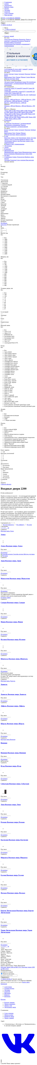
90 (5, 307)
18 (8, 528)
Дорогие (23, 125)
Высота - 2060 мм (11, 101)
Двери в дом (8, 1005)
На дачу (26, 94)
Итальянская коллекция (11, 415)
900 (5, 280)
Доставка (7, 990)
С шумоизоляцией (18, 83)
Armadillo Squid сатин (11, 368)
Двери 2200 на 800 (22, 117)
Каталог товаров (9, 1002)
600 (5, 263)
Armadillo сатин (9, 374)
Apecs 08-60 (8, 352)
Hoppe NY (7, 384)
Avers (6, 376)
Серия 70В (7, 90)
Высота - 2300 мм (20, 102)
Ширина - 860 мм (20, 106)
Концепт (7, 417)
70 (5, 297)
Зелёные (33, 74)
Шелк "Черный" (9, 444)
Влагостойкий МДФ (10, 429)
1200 (5, 269)
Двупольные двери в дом (12, 141)
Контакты (7, 996)
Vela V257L (7, 339)
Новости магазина (8, 973)
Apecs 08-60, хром (9, 355)
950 (5, 282)
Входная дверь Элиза (7, 531)
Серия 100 (31, 88)
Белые (6, 74)
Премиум (27, 41)
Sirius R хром (8, 390)
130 (5, 296)
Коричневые (8, 77)
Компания (4, 984)
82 (5, 304)
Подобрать (4, 223)
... (6, 528)
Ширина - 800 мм (9, 106)
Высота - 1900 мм (9, 99)
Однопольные (8, 44)
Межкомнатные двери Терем (13, 152)
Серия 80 (19, 88)
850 (5, 276)
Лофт (6, 418)
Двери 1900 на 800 (10, 110)
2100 (5, 249)
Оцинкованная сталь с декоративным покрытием (19, 437)
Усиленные (17, 42)
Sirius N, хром (8, 388)
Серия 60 (7, 88)
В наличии (6, 465)
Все (5, 238)
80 (5, 302)
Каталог (3, 999)
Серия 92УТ (22, 91)
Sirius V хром (8, 392)
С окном (30, 69)
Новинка (5, 472)
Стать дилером (8, 1013)
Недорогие (20, 41)
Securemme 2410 (9, 338)
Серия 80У (7, 91)
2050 (5, 246)
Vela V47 (7, 341)
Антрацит (21, 74)
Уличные (13, 94)
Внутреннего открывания (21, 44)
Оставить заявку (6, 597)
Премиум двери (9, 1016)
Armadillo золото (9, 372)
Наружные (20, 94)
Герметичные (8, 83)
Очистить (4, 224)
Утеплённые (15, 123)
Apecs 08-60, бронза (10, 353)
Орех (13, 77)
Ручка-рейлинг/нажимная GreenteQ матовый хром (19, 406)
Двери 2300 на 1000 (15, 118)
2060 (5, 247)
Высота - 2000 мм (20, 99)
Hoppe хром (8, 385)
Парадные (7, 71)
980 (5, 285)
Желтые (32, 77)
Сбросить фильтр (6, 484)
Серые (16, 74)
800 (5, 274)
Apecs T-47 (7, 331)
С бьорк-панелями (10, 420)
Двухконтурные (9, 82)
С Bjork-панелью (16, 71)
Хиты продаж (8, 39)
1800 (5, 239)
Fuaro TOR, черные (10, 382)
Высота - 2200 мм (9, 102)
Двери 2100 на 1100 (15, 115)
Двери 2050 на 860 (15, 112)
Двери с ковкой (9, 1018)
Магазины (7, 993)
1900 (5, 241)
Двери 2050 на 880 (27, 112)
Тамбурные (32, 94)
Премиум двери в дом (26, 139)
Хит (4, 470)
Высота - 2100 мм (23, 101)
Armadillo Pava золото (11, 363)
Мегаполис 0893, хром (11, 401)
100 (5, 294)
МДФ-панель (8, 431)
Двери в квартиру (9, 1004)
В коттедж (7, 94)
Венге (6, 75)
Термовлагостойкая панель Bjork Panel (16, 442)
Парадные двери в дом (11, 138)
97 (5, 309)
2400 (5, 254)
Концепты (22, 39)
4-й (4, 452)
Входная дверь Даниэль (8, 681)
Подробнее (4, 552)
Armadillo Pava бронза (11, 361)
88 (5, 305)
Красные (27, 74)
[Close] (1, 1060)
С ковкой (24, 69)
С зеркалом (13, 41)
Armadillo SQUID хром (11, 369)
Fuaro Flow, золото (10, 379)
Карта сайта (26, 982)
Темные (18, 77)
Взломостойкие (9, 42)
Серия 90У (14, 91)
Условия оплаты (9, 988)
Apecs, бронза (8, 360)
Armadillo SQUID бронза (11, 366)
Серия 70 (13, 88)
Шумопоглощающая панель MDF (14, 447)
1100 (5, 268)
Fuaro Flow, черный (10, 380)
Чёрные (23, 77)
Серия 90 (25, 88)
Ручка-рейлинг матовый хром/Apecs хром (17, 404)
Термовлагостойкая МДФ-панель (14, 440)
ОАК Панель (8, 436)
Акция (5, 474)
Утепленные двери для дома (27, 138)
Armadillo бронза (9, 371)
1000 (5, 266)
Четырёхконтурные (20, 82)
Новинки (16, 39)
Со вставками (8, 69)
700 (5, 264)
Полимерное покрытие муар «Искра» (15, 439)
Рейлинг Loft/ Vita (9, 403)
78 (5, 301)
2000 (5, 244)
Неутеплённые (31, 82)
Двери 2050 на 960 (10, 114)
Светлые (11, 74)
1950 (5, 242)
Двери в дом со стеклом (11, 139)
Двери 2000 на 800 (21, 110)
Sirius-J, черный (9, 395)
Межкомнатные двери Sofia (23, 154)
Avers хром (7, 377)
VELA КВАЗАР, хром (11, 396)
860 (5, 277)
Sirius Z (6, 393)
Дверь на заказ (8, 1015)
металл (6, 432)
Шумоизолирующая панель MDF (14, 445)
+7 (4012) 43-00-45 (6, 25)
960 (5, 283)
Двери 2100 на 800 (21, 114)
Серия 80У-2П (30, 91)
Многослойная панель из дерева (14, 434)
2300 (5, 252)
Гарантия (7, 991)
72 (5, 299)
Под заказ (6, 467)
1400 (5, 272)
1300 (5, 271)
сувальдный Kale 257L (11, 343)
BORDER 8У (8, 335)
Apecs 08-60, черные (10, 357)
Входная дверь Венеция (8, 739)
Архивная (6, 476)
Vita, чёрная (7, 400)
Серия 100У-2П (16, 93)
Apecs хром (7, 358)
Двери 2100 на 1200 (10, 117)
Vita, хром (7, 398)
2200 (5, 250)
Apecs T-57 (7, 333)
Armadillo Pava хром (10, 365)
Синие (28, 77)
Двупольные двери (10, 1007)
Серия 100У (8, 93)
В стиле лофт (17, 69)
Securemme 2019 (9, 336)
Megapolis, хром (9, 387)
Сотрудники (8, 987)
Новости (7, 995)
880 (5, 279)
